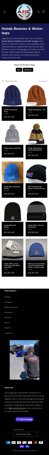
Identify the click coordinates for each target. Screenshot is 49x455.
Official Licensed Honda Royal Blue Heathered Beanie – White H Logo (36, 265)
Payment (8, 317)
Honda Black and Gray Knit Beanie (36, 226)
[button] (4, 11)
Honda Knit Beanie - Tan (36, 110)
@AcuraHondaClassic (17, 408)
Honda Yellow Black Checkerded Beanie (35, 149)
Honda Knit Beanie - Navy (11, 110)
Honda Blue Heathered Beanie (12, 187)
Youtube (7, 297)
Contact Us (9, 333)
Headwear (28, 70)
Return (7, 322)
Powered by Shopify (31, 450)
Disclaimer (8, 312)
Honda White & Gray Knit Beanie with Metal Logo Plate (12, 265)
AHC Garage (20, 450)
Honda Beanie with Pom (12, 148)
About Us (8, 328)
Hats (19, 70)
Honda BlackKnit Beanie (10, 226)
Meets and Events (11, 307)
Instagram (8, 302)
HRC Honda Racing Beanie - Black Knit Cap (36, 187)
